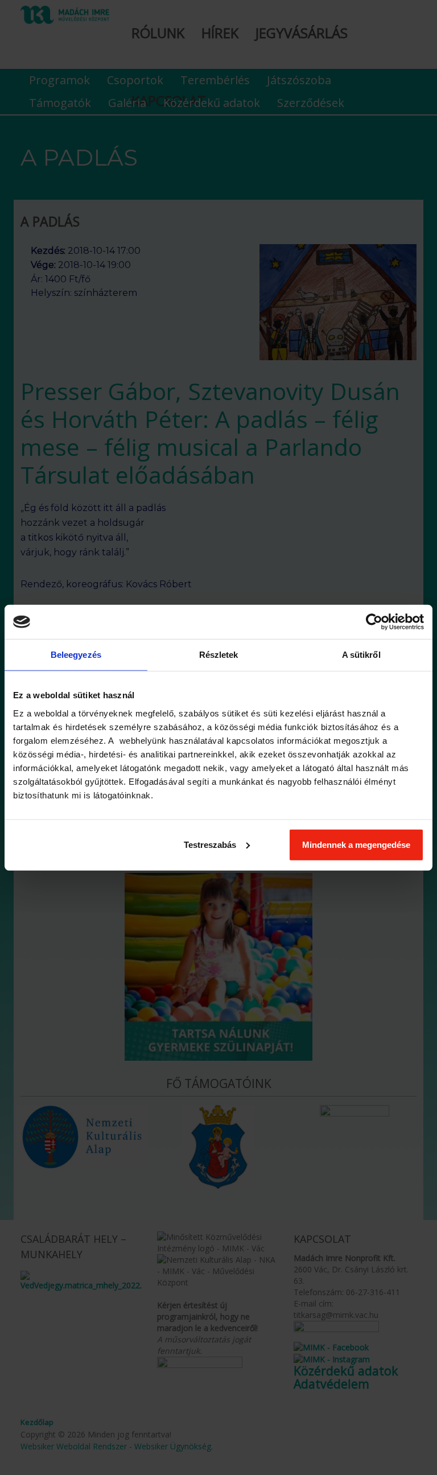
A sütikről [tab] (361, 655)
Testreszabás (210, 844)
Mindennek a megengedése (356, 844)
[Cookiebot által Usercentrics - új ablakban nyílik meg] (374, 622)
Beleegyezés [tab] (76, 655)
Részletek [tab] (218, 655)
